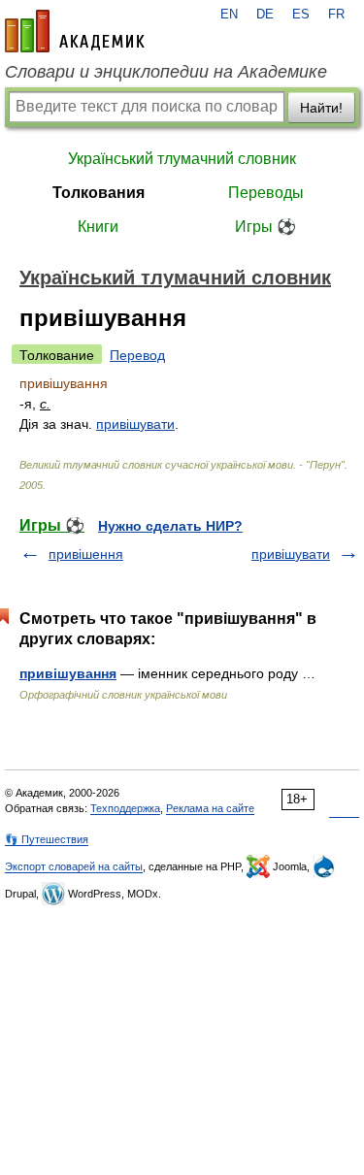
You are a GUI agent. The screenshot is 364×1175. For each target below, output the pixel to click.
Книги (98, 226)
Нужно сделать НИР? (170, 526)
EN (229, 14)
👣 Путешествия (46, 839)
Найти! (321, 107)
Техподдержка (125, 808)
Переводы (266, 192)
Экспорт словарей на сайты (74, 866)
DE (265, 14)
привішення (86, 554)
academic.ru (75, 31)
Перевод (137, 355)
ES (301, 14)
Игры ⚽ (265, 226)
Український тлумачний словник (182, 158)
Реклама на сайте (210, 808)
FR (336, 14)
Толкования (98, 192)
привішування (67, 673)
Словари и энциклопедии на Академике (166, 72)
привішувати (135, 424)
